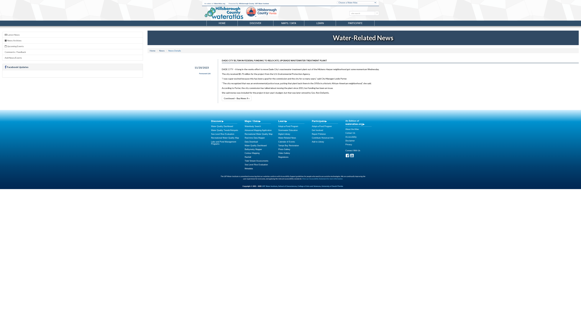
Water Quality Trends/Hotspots (224, 130)
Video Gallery (284, 153)
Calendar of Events (286, 142)
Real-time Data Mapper (255, 138)
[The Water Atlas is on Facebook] (347, 156)
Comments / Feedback (15, 52)
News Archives (14, 40)
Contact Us (350, 133)
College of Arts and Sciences (309, 186)
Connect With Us (352, 150)
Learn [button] (320, 23)
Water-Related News (287, 138)
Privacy (348, 144)
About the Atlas (352, 129)
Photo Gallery (284, 149)
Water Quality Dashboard (222, 126)
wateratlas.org (354, 124)
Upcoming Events (15, 46)
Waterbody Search (253, 126)
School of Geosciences (287, 186)
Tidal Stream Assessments (256, 161)
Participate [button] (355, 23)
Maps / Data (252, 121)
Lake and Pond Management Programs (223, 143)
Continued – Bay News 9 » (236, 98)
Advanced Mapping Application (258, 130)
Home (222, 23)
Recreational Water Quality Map (225, 138)
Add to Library (318, 142)
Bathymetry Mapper (253, 149)
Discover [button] (255, 23)
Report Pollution (319, 134)
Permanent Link (205, 73)
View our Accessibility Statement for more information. (322, 179)
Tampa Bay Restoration (288, 145)
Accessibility (351, 137)
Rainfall (248, 157)
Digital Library (284, 134)
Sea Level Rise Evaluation (222, 134)
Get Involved (317, 130)
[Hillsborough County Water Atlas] (223, 13)
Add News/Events (13, 57)
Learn (281, 121)
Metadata (249, 168)
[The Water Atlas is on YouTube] (352, 156)
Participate (318, 121)
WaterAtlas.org (219, 3)
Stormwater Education (288, 130)
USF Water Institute (262, 3)
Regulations (283, 157)
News (162, 50)
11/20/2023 (202, 67)
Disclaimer (350, 141)
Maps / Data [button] (288, 23)
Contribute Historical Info (322, 138)
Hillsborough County (246, 3)
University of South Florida (332, 186)
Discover (216, 121)
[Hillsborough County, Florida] (264, 14)
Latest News (13, 34)
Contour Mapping (252, 153)
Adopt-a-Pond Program (288, 126)
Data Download (251, 142)
